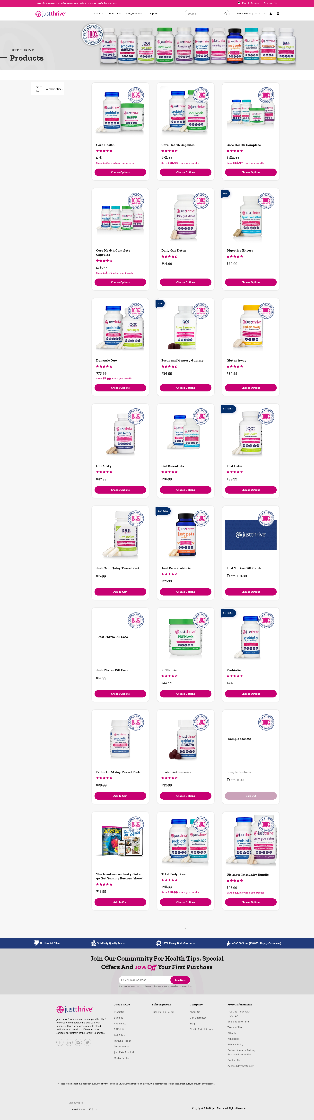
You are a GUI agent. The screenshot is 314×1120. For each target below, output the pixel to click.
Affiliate (231, 1033)
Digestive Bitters (240, 250)
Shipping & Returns (238, 1021)
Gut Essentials (172, 466)
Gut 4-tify (103, 466)
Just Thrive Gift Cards (244, 568)
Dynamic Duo (106, 360)
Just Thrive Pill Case (113, 637)
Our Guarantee (198, 1017)
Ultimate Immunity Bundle (248, 874)
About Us (195, 1011)
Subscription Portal (163, 1011)
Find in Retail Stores (201, 1029)
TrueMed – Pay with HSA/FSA (238, 1013)
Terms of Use (235, 1027)
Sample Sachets (239, 739)
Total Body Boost (174, 874)
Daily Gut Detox (173, 250)
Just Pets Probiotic (176, 568)
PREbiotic (168, 670)
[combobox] (207, 13)
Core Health (105, 145)
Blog (192, 1023)
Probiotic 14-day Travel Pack (118, 772)
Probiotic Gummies (176, 772)
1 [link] (176, 928)
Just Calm (234, 466)
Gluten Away (236, 360)
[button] (278, 13)
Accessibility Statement (240, 1065)
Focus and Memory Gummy (182, 360)
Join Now (180, 980)
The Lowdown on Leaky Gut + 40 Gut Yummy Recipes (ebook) (120, 876)
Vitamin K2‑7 (121, 1023)
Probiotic (234, 670)
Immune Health (122, 1040)
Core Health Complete (244, 145)
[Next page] (194, 928)
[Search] (225, 13)
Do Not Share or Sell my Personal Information (242, 1052)
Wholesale (233, 1038)
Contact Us (270, 3)
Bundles (118, 1017)
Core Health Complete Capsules (113, 252)
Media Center (121, 1058)
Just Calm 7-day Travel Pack (118, 568)
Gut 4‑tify (119, 1035)
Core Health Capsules (178, 145)
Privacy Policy (235, 1044)
